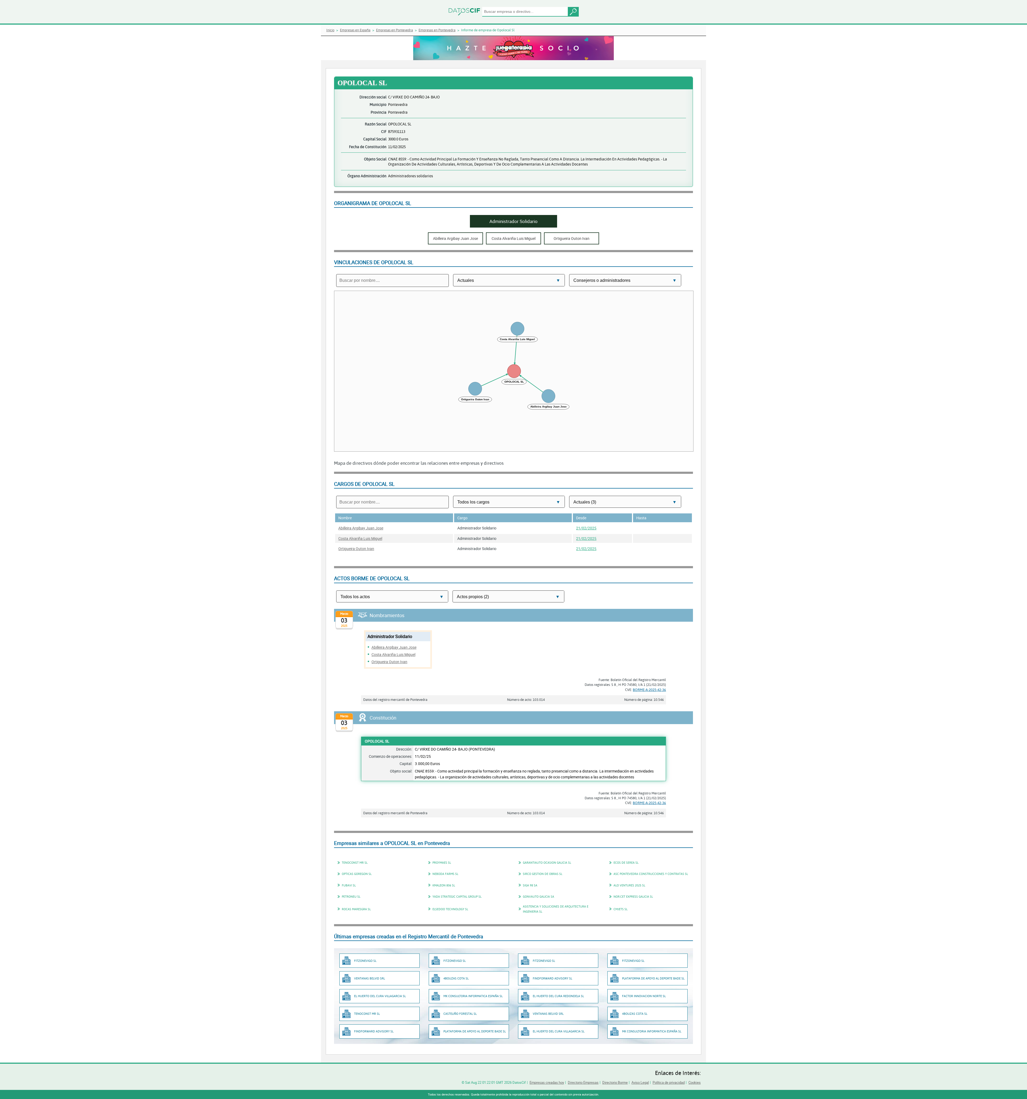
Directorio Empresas (583, 1082)
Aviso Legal (640, 1082)
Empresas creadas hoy (547, 1082)
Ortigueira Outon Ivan (356, 548)
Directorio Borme (615, 1082)
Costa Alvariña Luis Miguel (360, 538)
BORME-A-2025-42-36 (649, 689)
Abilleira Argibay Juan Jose (360, 528)
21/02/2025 (586, 528)
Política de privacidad (669, 1082)
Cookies (694, 1082)
